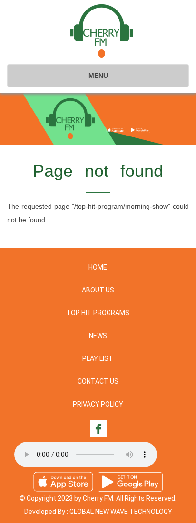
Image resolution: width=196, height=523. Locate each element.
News (98, 335)
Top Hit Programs (97, 313)
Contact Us (98, 381)
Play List (97, 358)
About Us (98, 290)
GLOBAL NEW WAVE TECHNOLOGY (120, 511)
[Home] (101, 31)
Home (97, 267)
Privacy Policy (98, 404)
